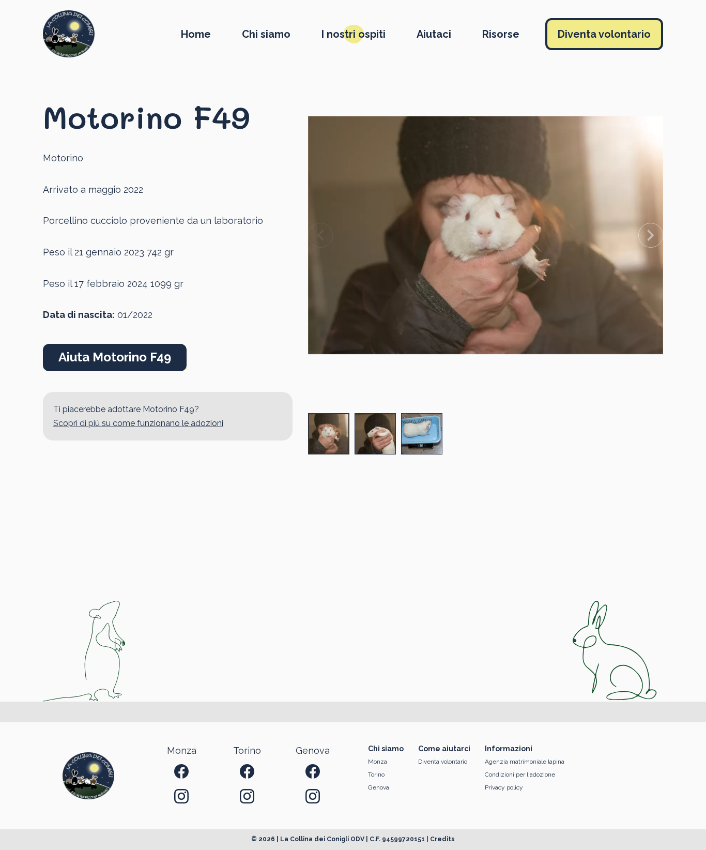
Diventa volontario (604, 34)
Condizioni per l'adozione (520, 774)
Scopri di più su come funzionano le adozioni (138, 423)
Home (196, 34)
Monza (377, 761)
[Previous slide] (320, 235)
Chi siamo (266, 34)
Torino (376, 774)
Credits (442, 839)
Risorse (500, 34)
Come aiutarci (444, 749)
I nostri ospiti (353, 34)
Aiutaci (434, 34)
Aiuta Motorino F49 (114, 357)
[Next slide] (650, 235)
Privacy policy (504, 787)
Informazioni (508, 749)
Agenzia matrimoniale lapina (524, 761)
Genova (378, 787)
